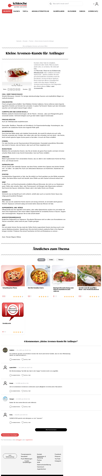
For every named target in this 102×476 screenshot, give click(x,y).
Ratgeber (72, 11)
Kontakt (39, 454)
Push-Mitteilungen (26, 459)
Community (93, 11)
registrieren (29, 440)
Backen (17, 11)
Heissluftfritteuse (40, 11)
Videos (82, 11)
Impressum (40, 467)
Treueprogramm (26, 454)
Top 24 (25, 11)
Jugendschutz (41, 469)
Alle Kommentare (51, 429)
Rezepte (7, 11)
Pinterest (57, 456)
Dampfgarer (58, 11)
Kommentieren (16, 359)
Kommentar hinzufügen (10, 435)
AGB (38, 462)
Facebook (58, 454)
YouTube (57, 459)
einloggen (19, 440)
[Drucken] (30, 89)
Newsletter (24, 456)
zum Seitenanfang (10, 456)
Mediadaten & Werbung (41, 457)
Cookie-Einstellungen (27, 461)
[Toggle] (95, 4)
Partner (39, 460)
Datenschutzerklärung (44, 464)
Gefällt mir (27, 359)
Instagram (58, 461)
